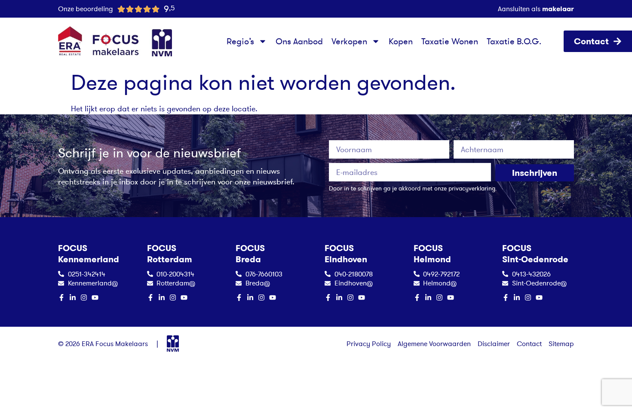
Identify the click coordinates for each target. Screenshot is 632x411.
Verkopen (349, 41)
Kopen (401, 41)
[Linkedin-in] (72, 297)
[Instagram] (83, 297)
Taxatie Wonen (449, 41)
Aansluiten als (536, 8)
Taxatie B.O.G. (514, 41)
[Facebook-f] (61, 297)
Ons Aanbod (299, 41)
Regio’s (240, 41)
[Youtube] (95, 297)
